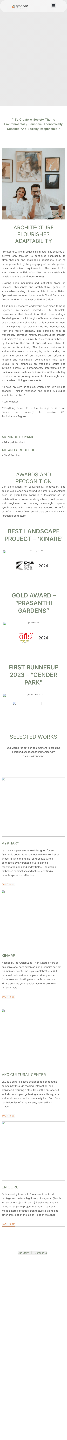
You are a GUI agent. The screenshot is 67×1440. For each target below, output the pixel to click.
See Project (8, 884)
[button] (53, 5)
